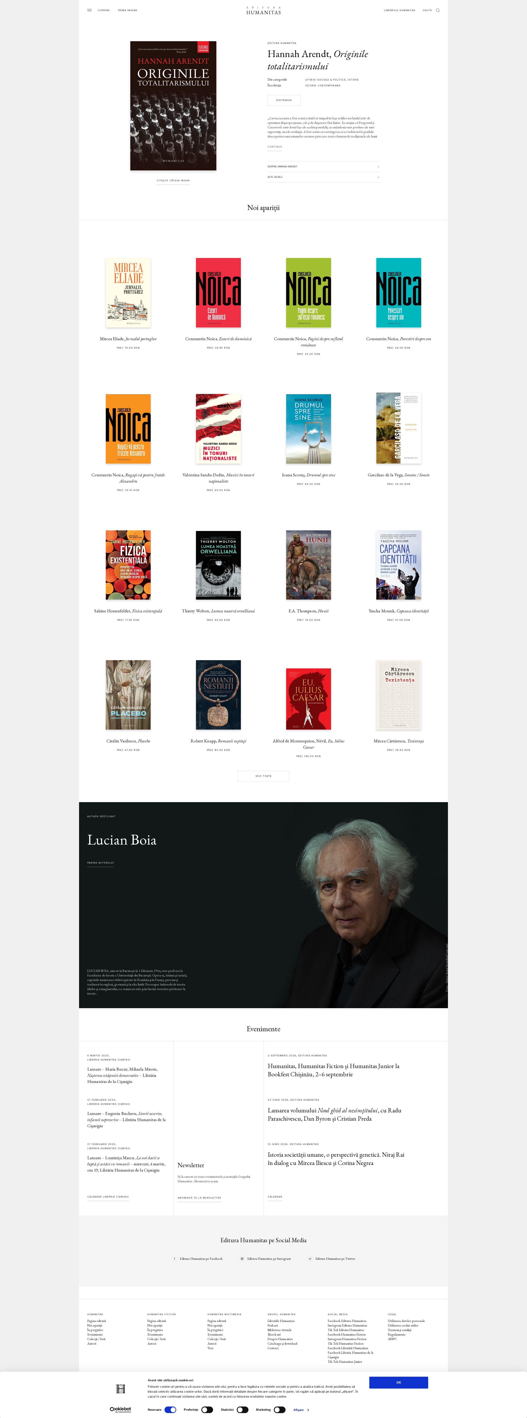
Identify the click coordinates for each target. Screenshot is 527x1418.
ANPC (392, 1339)
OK (398, 1382)
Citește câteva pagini (173, 180)
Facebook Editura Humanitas (347, 1321)
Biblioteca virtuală (279, 1330)
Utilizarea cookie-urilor (403, 1325)
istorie (353, 80)
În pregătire (95, 1330)
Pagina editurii (96, 1321)
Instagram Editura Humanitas (347, 1325)
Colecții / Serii (96, 1339)
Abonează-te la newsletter (199, 1198)
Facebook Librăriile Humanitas (348, 1348)
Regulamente (397, 1334)
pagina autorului (100, 862)
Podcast (273, 1325)
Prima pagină (127, 10)
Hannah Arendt (298, 53)
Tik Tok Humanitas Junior (345, 1361)
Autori (91, 1343)
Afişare (298, 1410)
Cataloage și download (282, 1343)
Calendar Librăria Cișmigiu (108, 1196)
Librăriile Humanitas (400, 10)
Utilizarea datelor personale (406, 1321)
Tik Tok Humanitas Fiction (345, 1343)
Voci (210, 1348)
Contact (273, 1348)
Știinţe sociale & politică (325, 80)
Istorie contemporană (322, 85)
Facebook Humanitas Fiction (347, 1334)
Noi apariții (94, 1325)
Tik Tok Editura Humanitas (346, 1330)
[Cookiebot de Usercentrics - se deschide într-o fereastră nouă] (121, 1410)
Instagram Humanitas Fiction (347, 1339)
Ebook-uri (274, 1334)
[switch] (207, 1409)
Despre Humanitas (280, 1339)
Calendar (275, 1196)
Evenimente (95, 1334)
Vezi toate (263, 776)
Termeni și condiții (399, 1330)
